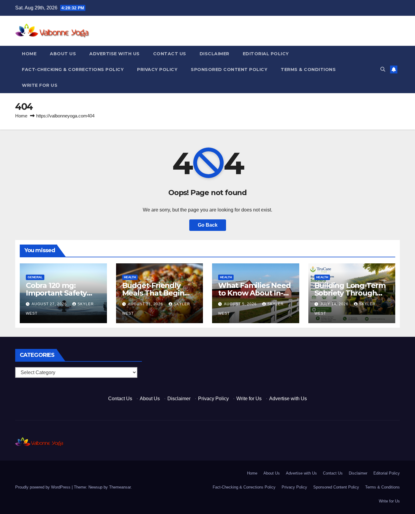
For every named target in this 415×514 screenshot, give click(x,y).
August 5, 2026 (241, 304)
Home (29, 53)
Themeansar (120, 487)
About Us (63, 53)
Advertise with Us (114, 53)
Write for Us (39, 85)
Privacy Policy (157, 69)
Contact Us (169, 53)
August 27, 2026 (50, 304)
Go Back (208, 225)
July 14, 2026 (335, 304)
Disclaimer (214, 53)
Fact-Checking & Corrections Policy (73, 69)
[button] (382, 69)
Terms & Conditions (308, 69)
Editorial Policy (266, 53)
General (35, 277)
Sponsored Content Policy (229, 69)
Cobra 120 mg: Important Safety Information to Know (63, 293)
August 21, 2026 (146, 304)
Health (130, 277)
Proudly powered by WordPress (43, 487)
